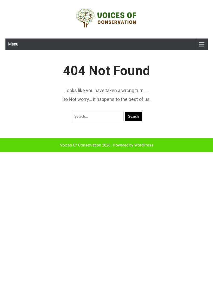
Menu (13, 44)
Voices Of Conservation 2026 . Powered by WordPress (106, 145)
